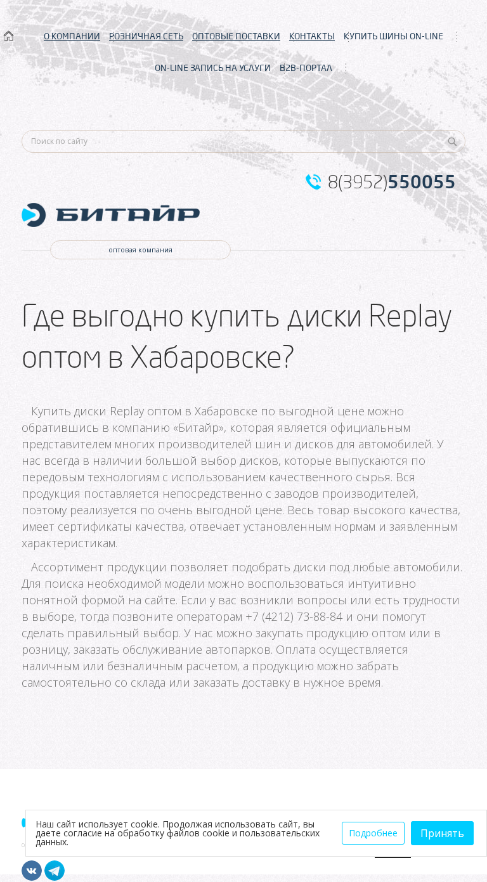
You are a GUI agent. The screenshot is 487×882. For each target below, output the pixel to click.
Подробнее (373, 833)
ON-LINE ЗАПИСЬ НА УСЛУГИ (213, 68)
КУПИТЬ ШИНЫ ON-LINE (393, 36)
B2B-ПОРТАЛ (306, 68)
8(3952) (392, 182)
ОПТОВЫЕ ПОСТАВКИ (236, 36)
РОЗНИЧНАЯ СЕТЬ (146, 36)
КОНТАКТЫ (312, 36)
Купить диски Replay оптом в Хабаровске (144, 410)
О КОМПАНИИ (72, 36)
